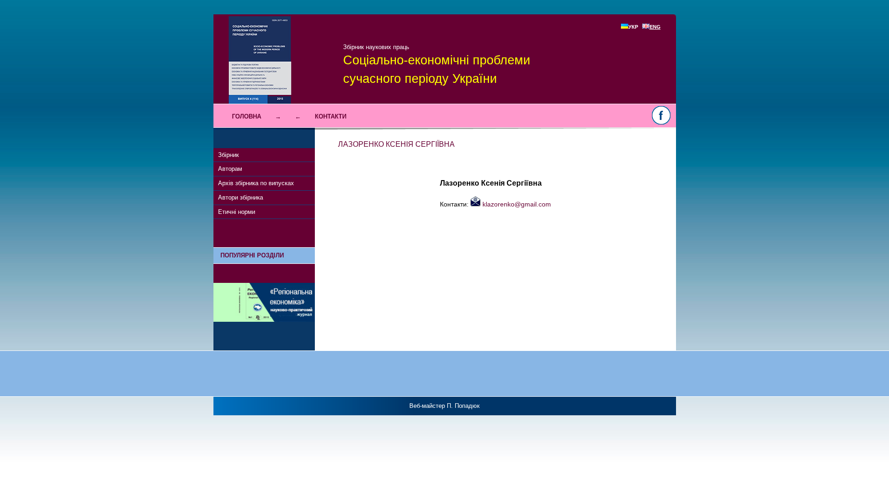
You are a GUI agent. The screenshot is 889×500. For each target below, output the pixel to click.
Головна (246, 116)
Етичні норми (236, 211)
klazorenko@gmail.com (516, 204)
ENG (655, 27)
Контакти (330, 116)
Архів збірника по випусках (256, 183)
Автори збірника (240, 197)
